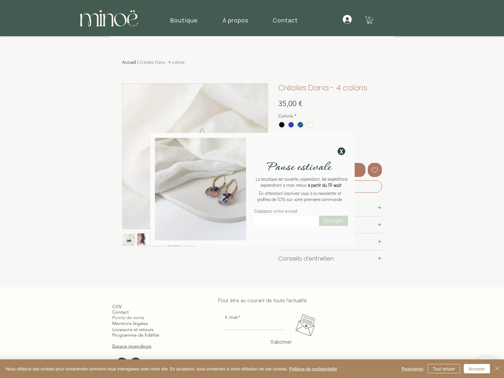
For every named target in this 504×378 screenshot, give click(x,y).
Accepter (477, 369)
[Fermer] (497, 368)
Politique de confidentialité (313, 369)
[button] (341, 151)
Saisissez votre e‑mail (275, 211)
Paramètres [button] (412, 369)
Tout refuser (444, 369)
